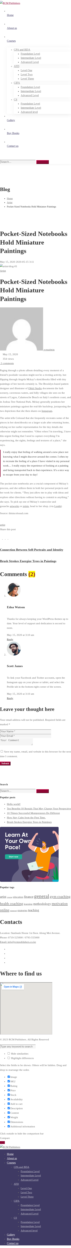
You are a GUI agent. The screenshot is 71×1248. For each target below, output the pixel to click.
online (4, 910)
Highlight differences (22, 1058)
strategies (22, 910)
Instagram (47, 411)
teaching (33, 910)
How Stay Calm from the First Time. (26, 817)
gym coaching (60, 897)
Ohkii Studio (35, 388)
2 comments (7, 363)
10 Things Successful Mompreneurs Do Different (33, 813)
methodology (42, 904)
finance (28, 897)
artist (2, 524)
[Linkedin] (7, 538)
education (18, 896)
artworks (14, 506)
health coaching (11, 904)
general (41, 896)
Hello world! (14, 804)
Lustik (57, 506)
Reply (10, 639)
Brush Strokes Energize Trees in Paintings (29, 822)
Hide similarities (19, 1053)
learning (28, 903)
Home (10, 198)
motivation (60, 904)
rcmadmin (49, 349)
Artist (9, 202)
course (9, 897)
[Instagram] (8, 958)
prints (26, 506)
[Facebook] (1, 538)
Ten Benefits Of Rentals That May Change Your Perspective (39, 808)
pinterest (13, 911)
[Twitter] (4, 538)
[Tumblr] (9, 538)
